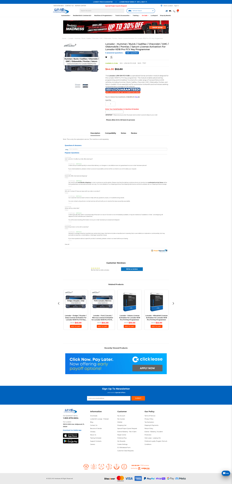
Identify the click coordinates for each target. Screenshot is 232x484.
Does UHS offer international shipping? (76, 176)
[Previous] (58, 303)
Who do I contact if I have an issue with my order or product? (82, 191)
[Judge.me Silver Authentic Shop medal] (101, 467)
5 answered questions (114, 53)
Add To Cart (75, 326)
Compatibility (110, 133)
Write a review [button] (132, 269)
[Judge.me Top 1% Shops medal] (116, 467)
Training (135, 15)
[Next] (173, 303)
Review (134, 133)
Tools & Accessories (122, 15)
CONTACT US (69, 6)
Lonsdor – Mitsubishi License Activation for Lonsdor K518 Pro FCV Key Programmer (156, 318)
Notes (123, 133)
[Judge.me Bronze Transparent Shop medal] (109, 467)
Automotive (65, 15)
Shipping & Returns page (159, 184)
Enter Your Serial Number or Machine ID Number (122, 109)
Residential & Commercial (82, 15)
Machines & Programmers (103, 15)
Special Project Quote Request (116, 6)
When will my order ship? (72, 208)
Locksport (154, 15)
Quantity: (108, 100)
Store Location (168, 6)
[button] (69, 171)
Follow (66, 160)
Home (64, 38)
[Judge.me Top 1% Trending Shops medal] (124, 467)
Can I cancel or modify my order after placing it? (79, 159)
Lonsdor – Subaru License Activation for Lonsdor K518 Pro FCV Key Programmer (129, 318)
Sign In (176, 6)
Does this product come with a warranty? (77, 227)
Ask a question (132, 53)
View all (67, 244)
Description (95, 133)
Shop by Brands (165, 15)
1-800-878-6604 (58, 6)
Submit (138, 398)
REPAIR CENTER (80, 6)
